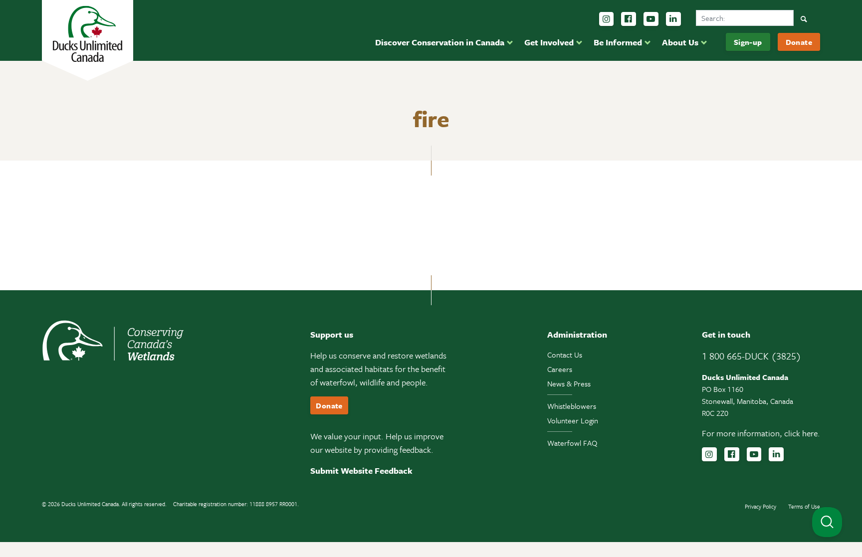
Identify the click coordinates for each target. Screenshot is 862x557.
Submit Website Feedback (361, 470)
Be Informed (618, 42)
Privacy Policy (760, 506)
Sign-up (748, 41)
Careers (559, 369)
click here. (802, 433)
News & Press (569, 383)
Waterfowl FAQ (572, 442)
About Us (680, 42)
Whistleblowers (571, 405)
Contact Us (564, 354)
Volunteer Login (572, 420)
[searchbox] (745, 18)
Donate (799, 41)
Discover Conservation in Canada (439, 42)
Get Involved (549, 42)
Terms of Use (804, 506)
